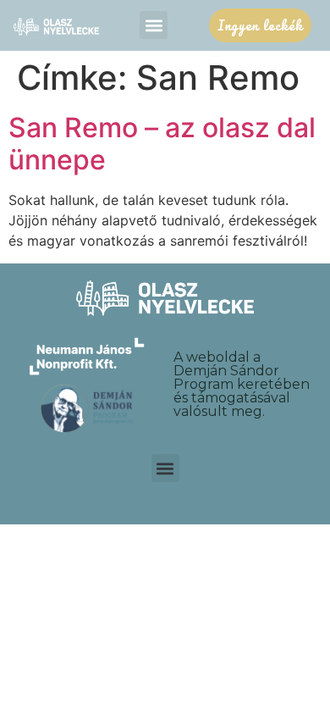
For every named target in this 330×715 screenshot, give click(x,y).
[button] (154, 25)
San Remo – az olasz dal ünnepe (162, 143)
